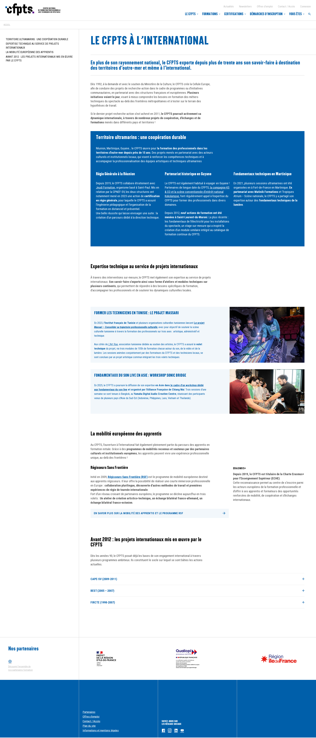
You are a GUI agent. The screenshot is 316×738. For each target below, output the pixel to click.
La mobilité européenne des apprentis (29, 52)
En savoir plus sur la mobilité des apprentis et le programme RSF (138, 513)
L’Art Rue (113, 344)
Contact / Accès (286, 6)
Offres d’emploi (265, 6)
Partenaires (89, 712)
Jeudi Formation (105, 187)
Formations (210, 14)
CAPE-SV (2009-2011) (104, 579)
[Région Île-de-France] (279, 659)
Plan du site (89, 725)
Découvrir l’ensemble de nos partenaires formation (20, 668)
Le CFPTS (190, 14)
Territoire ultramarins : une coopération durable (37, 39)
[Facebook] (163, 730)
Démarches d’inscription (266, 14)
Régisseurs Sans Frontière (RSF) (128, 477)
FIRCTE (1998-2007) (103, 602)
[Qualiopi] (187, 658)
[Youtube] (182, 730)
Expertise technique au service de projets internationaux (32, 45)
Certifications (233, 14)
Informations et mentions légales (101, 730)
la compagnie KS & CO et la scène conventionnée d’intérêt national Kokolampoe (197, 192)
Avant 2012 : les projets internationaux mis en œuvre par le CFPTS (39, 58)
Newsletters (245, 6)
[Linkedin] (176, 730)
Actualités (229, 6)
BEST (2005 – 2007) (102, 590)
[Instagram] (169, 730)
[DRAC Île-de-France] (106, 658)
